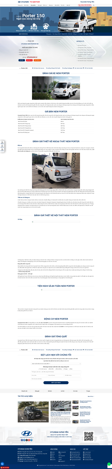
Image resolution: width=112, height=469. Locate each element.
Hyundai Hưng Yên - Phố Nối (30, 461)
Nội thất (70, 34)
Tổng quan (48, 34)
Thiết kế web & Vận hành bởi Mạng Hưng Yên (65, 467)
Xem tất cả (90, 396)
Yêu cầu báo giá (87, 457)
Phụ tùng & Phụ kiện (75, 456)
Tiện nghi (86, 34)
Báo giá (40, 5)
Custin (60, 459)
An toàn (80, 34)
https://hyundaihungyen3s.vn (27, 437)
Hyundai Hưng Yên (87, 2)
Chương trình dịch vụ (75, 452)
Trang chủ (20, 5)
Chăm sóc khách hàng (76, 457)
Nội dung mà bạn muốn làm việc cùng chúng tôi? (56, 366)
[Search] (93, 5)
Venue (60, 457)
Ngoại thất (64, 34)
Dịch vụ (45, 5)
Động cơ (75, 34)
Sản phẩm (33, 5)
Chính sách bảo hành (75, 454)
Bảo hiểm (57, 5)
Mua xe (51, 5)
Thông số (91, 34)
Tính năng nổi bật (56, 34)
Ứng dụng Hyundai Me (76, 459)
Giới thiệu (26, 5)
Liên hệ (68, 5)
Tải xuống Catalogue (88, 459)
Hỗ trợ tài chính (87, 456)
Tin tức (62, 5)
